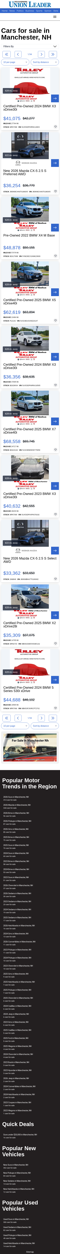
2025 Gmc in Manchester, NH (15, 975)
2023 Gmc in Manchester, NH (15, 1023)
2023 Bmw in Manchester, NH (16, 862)
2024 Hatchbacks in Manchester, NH (19, 1095)
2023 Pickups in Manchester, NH (17, 951)
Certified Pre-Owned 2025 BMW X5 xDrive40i (29, 301)
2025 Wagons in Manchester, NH (17, 1047)
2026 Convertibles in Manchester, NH (19, 943)
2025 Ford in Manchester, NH (15, 1039)
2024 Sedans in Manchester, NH (17, 911)
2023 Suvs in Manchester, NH (16, 878)
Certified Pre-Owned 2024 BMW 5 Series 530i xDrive (28, 689)
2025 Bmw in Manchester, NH (16, 838)
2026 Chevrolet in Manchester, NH (18, 886)
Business (30, 11)
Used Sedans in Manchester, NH (17, 1228)
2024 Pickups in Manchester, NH (17, 959)
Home (5, 11)
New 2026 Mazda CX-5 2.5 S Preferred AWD (24, 172)
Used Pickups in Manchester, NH (17, 1236)
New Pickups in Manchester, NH (17, 1174)
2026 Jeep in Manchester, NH (16, 1079)
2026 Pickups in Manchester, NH (17, 822)
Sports (39, 11)
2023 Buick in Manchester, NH (16, 1063)
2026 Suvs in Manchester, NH (16, 798)
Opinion (48, 11)
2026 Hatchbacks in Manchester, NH (19, 927)
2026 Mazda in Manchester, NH (17, 806)
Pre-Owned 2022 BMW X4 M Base (29, 235)
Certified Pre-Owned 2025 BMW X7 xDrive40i (29, 431)
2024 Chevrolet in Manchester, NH (18, 1055)
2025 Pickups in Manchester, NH (17, 991)
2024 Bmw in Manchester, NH (16, 870)
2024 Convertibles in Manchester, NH (19, 1087)
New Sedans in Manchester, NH (17, 1182)
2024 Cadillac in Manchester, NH (17, 1007)
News (12, 11)
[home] (30, 4)
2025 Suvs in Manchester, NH (16, 846)
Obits (55, 11)
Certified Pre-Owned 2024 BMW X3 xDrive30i (29, 108)
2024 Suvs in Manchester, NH (16, 854)
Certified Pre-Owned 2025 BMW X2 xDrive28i (29, 624)
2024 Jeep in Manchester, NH (16, 1015)
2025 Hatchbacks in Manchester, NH (19, 983)
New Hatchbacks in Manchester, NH (18, 1190)
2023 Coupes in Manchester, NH (17, 1104)
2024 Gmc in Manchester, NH (15, 935)
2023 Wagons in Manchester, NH (17, 1112)
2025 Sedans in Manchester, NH (17, 919)
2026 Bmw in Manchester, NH (16, 814)
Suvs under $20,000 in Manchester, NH (20, 1136)
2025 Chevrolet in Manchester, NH (18, 999)
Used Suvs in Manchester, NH (16, 1220)
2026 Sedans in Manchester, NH (17, 894)
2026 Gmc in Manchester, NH (15, 830)
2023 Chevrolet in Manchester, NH (18, 967)
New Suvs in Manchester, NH (15, 1166)
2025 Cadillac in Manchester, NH (17, 1031)
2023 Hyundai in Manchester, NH (17, 1071)
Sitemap (30, 1252)
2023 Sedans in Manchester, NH (17, 902)
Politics (20, 11)
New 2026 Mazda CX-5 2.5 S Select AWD (30, 560)
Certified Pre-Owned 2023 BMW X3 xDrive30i (29, 495)
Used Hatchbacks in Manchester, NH (19, 1244)
